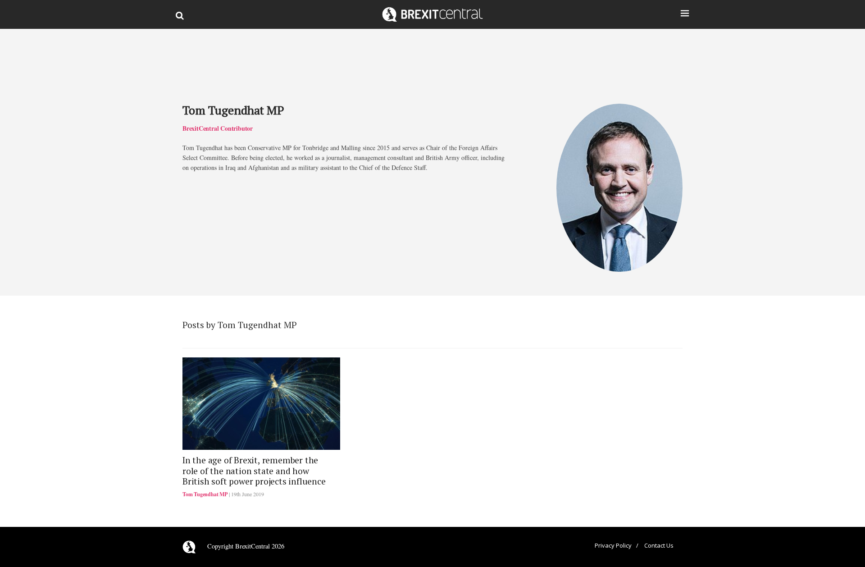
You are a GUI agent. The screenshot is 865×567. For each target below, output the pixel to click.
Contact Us (659, 545)
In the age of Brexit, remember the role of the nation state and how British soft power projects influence (254, 470)
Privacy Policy (613, 545)
